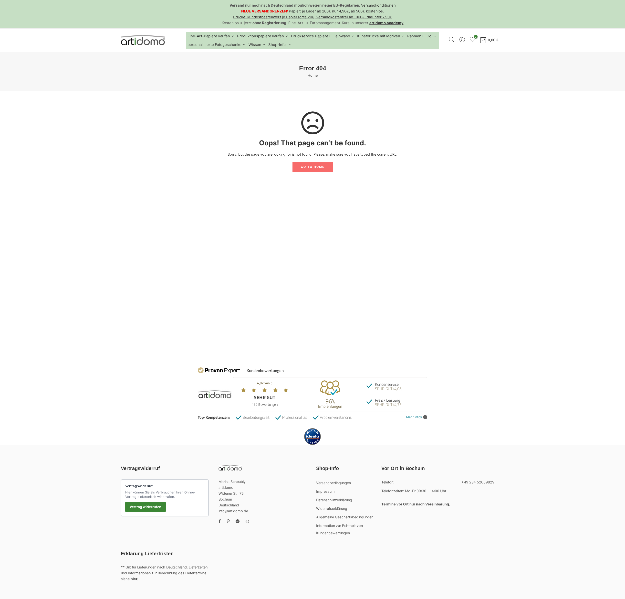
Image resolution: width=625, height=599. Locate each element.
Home (313, 75)
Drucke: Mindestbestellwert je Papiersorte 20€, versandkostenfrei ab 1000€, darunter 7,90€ (312, 17)
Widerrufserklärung (331, 508)
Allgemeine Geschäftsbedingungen (344, 517)
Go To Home (312, 167)
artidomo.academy (386, 23)
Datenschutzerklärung (334, 500)
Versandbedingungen (333, 483)
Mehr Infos (414, 417)
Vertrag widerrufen (145, 507)
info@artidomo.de (233, 511)
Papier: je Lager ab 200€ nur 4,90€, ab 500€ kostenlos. (336, 11)
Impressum (325, 491)
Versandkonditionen (378, 5)
